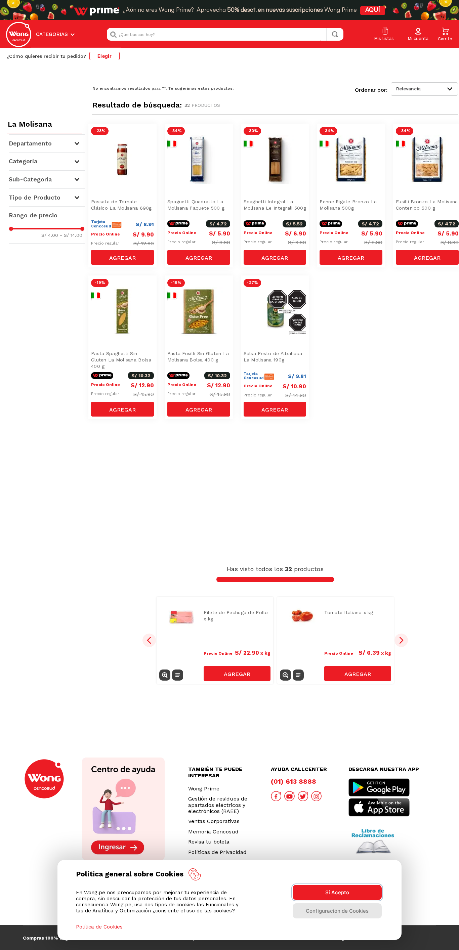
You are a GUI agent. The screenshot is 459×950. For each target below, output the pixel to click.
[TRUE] (122, 257)
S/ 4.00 (49, 235)
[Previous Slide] (149, 640)
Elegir (104, 56)
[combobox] (225, 34)
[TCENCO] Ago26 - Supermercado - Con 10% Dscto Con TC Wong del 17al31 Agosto (124, 145)
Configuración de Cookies (337, 911)
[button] (418, 34)
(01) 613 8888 (293, 781)
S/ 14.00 (70, 235)
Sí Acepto (337, 892)
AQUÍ (372, 10)
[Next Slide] (401, 640)
